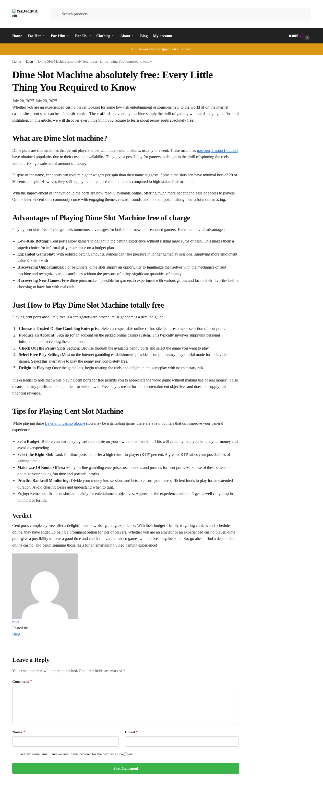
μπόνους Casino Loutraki (217, 150)
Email (131, 732)
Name (18, 732)
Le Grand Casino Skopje (65, 423)
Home (16, 61)
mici (15, 622)
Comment (22, 681)
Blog (29, 61)
